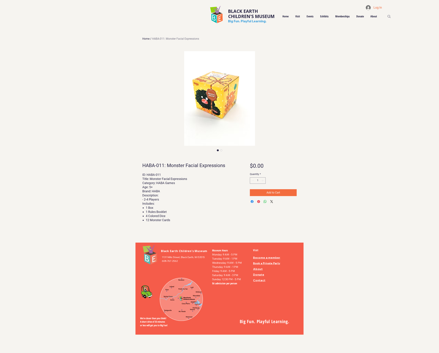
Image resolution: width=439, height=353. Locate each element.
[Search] (389, 16)
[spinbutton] (258, 181)
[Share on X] (272, 202)
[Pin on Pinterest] (259, 202)
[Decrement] (252, 181)
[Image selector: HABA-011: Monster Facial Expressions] (218, 150)
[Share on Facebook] (252, 202)
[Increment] (263, 181)
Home (146, 38)
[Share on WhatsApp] (265, 202)
